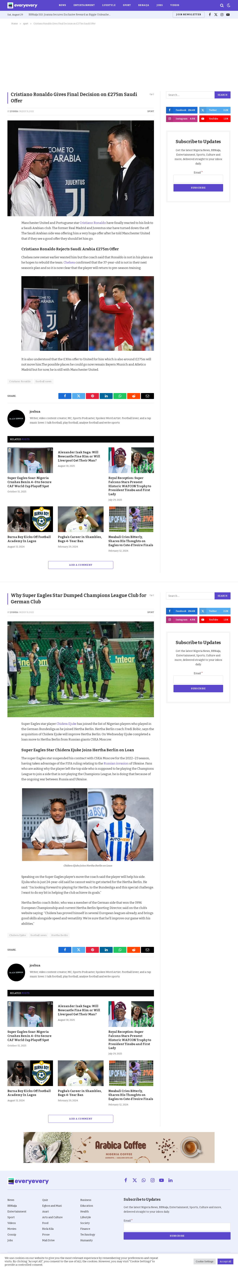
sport (150, 111)
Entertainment (84, 5)
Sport (127, 5)
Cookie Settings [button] (204, 1261)
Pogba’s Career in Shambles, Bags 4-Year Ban (80, 539)
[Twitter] (11, 241)
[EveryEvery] (22, 5)
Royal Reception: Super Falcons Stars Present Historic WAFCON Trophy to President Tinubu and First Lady (129, 486)
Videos (174, 5)
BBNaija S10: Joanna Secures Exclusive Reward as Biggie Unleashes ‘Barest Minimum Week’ (70, 14)
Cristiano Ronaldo (93, 223)
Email (198, 172)
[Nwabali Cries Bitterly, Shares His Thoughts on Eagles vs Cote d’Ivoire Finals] (131, 519)
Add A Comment (80, 565)
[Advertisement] (119, 57)
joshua (14, 111)
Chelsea (69, 262)
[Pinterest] (11, 249)
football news (44, 381)
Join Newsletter (188, 14)
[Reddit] (11, 258)
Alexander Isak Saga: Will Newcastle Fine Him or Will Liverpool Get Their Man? (79, 456)
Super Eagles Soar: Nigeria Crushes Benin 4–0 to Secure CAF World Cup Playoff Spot (29, 482)
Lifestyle (108, 5)
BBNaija (143, 5)
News (62, 5)
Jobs (160, 5)
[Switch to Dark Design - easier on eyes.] (228, 5)
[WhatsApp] (11, 266)
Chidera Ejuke (66, 724)
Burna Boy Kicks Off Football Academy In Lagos (29, 539)
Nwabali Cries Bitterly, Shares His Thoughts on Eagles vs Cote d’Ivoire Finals (130, 541)
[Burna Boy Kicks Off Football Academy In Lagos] (30, 519)
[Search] (221, 5)
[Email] (11, 275)
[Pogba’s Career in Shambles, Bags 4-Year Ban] (80, 519)
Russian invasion (116, 763)
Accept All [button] (225, 1261)
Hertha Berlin (59, 935)
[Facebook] (11, 232)
